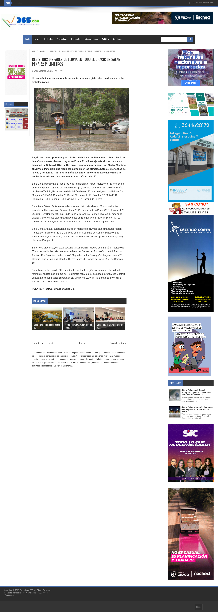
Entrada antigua (118, 343)
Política (105, 39)
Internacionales (91, 39)
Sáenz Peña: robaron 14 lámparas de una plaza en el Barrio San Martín (197, 409)
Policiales (48, 39)
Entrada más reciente (43, 343)
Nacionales (76, 39)
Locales (37, 39)
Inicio (27, 39)
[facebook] (189, 3)
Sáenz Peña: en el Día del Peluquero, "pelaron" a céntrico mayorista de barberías (196, 392)
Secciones (117, 39)
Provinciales (62, 39)
